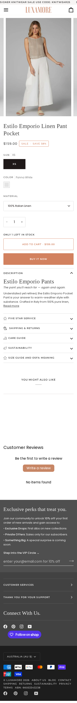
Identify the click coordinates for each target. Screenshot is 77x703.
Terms (8, 687)
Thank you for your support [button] (26, 597)
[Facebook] (5, 627)
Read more (11, 306)
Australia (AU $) (19, 656)
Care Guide (17, 338)
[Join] (70, 560)
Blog (52, 680)
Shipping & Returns (24, 328)
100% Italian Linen (19, 206)
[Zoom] (14, 108)
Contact (64, 680)
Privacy (65, 683)
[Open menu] (9, 10)
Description (13, 273)
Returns (25, 683)
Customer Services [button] (18, 584)
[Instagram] (22, 627)
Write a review (39, 468)
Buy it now (38, 259)
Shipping (10, 683)
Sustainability (20, 347)
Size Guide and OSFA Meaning (31, 357)
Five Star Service (22, 318)
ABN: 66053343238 (27, 687)
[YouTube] (30, 627)
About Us (39, 680)
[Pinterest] (13, 627)
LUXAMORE (14, 680)
